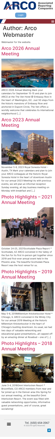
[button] (52, 21)
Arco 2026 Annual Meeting (20, 51)
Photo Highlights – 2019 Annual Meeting (26, 274)
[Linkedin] (49, 430)
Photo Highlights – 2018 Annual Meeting (26, 346)
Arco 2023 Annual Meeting (20, 122)
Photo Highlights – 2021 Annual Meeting (26, 199)
